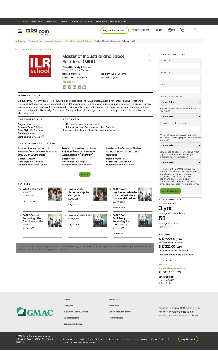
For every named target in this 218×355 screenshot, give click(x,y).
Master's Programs (54, 41)
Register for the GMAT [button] (114, 30)
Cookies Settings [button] (158, 339)
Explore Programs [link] (71, 318)
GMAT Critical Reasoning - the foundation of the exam (33, 219)
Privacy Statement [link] (96, 339)
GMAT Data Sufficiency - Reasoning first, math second (121, 219)
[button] (171, 30)
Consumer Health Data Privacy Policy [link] (79, 342)
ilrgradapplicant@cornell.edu (172, 268)
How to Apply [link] (115, 299)
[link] (37, 311)
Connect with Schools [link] (73, 324)
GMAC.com (101, 21)
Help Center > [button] (188, 339)
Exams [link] (67, 299)
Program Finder (36, 41)
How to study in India (80, 215)
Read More (29, 113)
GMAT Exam (37, 21)
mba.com (21, 41)
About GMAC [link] (141, 339)
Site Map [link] (127, 339)
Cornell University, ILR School (78, 41)
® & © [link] (81, 339)
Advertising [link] (114, 339)
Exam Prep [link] (68, 305)
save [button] (149, 55)
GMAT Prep (51, 21)
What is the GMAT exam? (33, 190)
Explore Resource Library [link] (120, 311)
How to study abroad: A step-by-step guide (79, 192)
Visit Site (66, 81)
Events (64, 21)
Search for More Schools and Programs (34, 49)
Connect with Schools (81, 21)
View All (84, 174)
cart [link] (183, 30)
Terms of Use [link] (69, 339)
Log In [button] (159, 29)
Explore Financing (118, 21)
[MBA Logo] (37, 31)
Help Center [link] (114, 305)
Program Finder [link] (116, 318)
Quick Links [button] (22, 21)
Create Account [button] (140, 29)
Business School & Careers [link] (76, 311)
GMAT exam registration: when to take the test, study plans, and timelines (125, 193)
